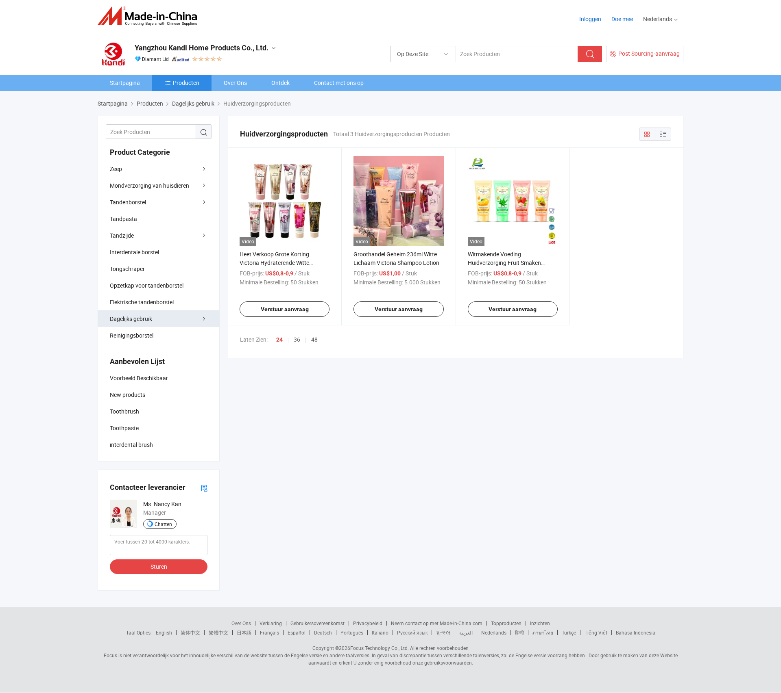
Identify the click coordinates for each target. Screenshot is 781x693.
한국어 (443, 632)
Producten (186, 83)
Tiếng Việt (596, 632)
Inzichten (540, 623)
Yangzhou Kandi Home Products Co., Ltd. (201, 47)
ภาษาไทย (542, 632)
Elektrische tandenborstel (142, 302)
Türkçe (569, 632)
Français (269, 632)
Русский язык (412, 632)
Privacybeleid (367, 623)
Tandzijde (122, 235)
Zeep (116, 169)
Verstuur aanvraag (285, 309)
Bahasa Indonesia (635, 632)
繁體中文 (218, 632)
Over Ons (235, 83)
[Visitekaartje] (204, 487)
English (164, 632)
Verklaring (271, 623)
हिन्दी (519, 632)
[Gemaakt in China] (150, 16)
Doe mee (622, 19)
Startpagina (125, 83)
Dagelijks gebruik (131, 319)
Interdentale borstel (134, 252)
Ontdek (280, 83)
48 (314, 339)
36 (297, 339)
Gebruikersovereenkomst (317, 623)
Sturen (159, 566)
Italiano (380, 632)
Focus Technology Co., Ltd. (379, 648)
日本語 (244, 632)
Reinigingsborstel (131, 335)
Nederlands (493, 632)
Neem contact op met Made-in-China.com (436, 623)
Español (296, 632)
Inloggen (590, 19)
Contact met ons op (339, 83)
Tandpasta (123, 219)
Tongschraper (127, 269)
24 (279, 339)
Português (351, 632)
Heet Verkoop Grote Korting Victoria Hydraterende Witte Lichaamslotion (274, 262)
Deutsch (323, 632)
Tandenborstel (128, 202)
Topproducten (506, 623)
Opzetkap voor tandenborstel (146, 285)
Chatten (163, 524)
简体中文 (190, 632)
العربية (466, 632)
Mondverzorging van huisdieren (149, 185)
